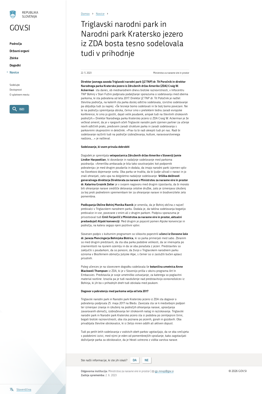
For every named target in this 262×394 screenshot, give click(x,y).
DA (135, 360)
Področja (16, 43)
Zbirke (14, 58)
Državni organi (19, 51)
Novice (14, 72)
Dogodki (15, 65)
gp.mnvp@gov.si (164, 371)
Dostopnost (16, 89)
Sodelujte (15, 84)
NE (146, 360)
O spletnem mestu (19, 94)
